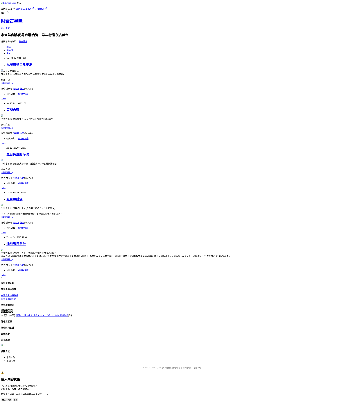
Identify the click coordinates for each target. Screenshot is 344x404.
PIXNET (152, 368)
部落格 (9, 50)
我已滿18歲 (6, 400)
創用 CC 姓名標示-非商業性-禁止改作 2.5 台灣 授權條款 (42, 315)
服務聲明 (197, 368)
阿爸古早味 (12, 20)
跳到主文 (5, 28)
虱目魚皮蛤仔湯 (17, 154)
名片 (8, 53)
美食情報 (23, 41)
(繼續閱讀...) (7, 83)
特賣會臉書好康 (8, 299)
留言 (22, 89)
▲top (3, 99)
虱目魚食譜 (23, 94)
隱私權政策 (187, 368)
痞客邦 (16, 89)
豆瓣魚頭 (12, 110)
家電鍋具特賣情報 (9, 295)
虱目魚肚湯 (14, 199)
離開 (15, 400)
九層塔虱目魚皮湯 (19, 64)
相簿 (8, 47)
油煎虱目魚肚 (16, 244)
